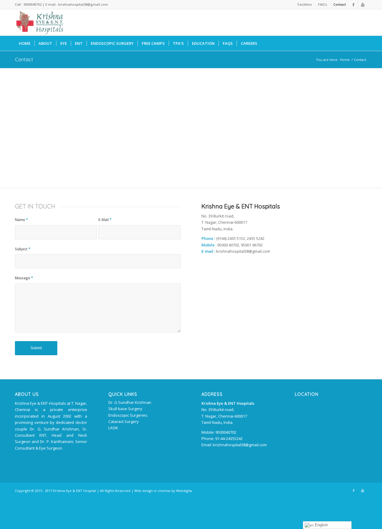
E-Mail (105, 219)
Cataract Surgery (123, 421)
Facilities (305, 4)
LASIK (113, 427)
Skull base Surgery (125, 408)
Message (24, 277)
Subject (22, 249)
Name (21, 219)
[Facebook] (353, 4)
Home (345, 59)
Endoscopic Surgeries (127, 415)
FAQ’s (322, 4)
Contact (339, 4)
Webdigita (184, 490)
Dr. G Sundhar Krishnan (129, 402)
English (321, 525)
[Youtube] (362, 4)
